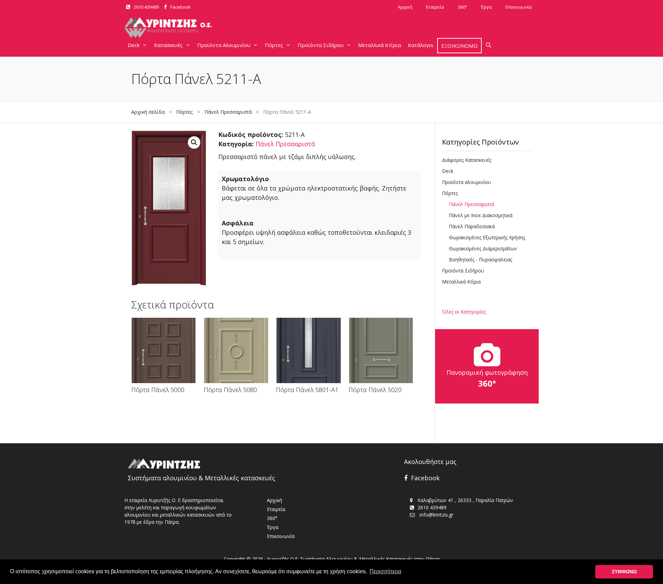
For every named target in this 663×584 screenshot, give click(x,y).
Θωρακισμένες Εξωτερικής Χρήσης (487, 237)
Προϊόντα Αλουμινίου (223, 44)
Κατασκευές (168, 44)
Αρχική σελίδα (148, 112)
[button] (194, 142)
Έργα (486, 7)
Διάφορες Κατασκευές (466, 160)
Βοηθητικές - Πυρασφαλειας (480, 259)
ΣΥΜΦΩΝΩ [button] (624, 571)
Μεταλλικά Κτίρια (379, 44)
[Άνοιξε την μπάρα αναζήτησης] (488, 45)
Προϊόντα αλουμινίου (466, 182)
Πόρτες (274, 44)
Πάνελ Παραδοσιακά (472, 226)
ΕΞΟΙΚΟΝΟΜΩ (459, 45)
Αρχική (405, 7)
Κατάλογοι (421, 44)
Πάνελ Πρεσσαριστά (228, 112)
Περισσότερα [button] (385, 571)
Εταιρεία (435, 7)
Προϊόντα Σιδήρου (321, 44)
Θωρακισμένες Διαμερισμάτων (483, 248)
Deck (134, 44)
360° (462, 7)
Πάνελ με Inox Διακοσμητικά (480, 215)
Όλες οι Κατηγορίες (464, 311)
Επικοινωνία (519, 7)
